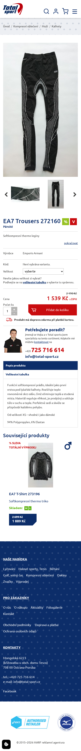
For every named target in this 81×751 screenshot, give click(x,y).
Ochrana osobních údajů (19, 631)
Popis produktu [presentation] (16, 365)
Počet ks (8, 304)
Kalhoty (56, 26)
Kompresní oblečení (25, 26)
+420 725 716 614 (22, 677)
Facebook (9, 691)
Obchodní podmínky (17, 625)
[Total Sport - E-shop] (13, 9)
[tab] (40, 365)
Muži (45, 26)
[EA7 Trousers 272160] (40, 110)
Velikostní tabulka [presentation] (17, 374)
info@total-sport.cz (42, 356)
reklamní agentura (53, 742)
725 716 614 (47, 349)
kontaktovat (41, 342)
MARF (37, 742)
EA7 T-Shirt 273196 (24, 494)
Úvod (6, 26)
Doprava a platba (46, 625)
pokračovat (71, 243)
